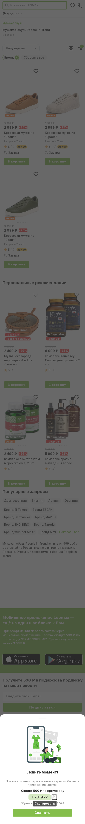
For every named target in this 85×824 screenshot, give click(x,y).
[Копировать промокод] (54, 797)
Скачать (42, 813)
